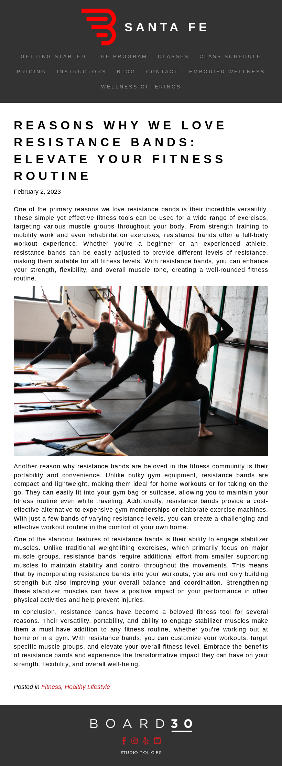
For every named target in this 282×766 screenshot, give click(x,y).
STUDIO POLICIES (141, 752)
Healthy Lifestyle (87, 686)
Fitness (51, 686)
